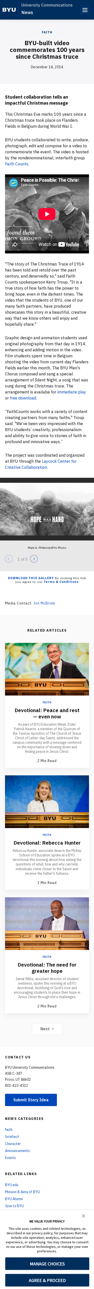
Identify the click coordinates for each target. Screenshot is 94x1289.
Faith (47, 32)
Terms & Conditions (61, 582)
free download (23, 397)
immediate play (71, 391)
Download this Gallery (31, 578)
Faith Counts (16, 163)
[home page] (9, 9)
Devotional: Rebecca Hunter (47, 842)
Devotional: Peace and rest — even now (47, 713)
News (27, 12)
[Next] (34, 559)
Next (45, 1028)
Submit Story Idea (31, 1099)
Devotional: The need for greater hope (47, 967)
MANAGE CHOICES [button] (47, 1264)
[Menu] (84, 10)
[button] (83, 1215)
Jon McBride (44, 603)
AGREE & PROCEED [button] (47, 1280)
